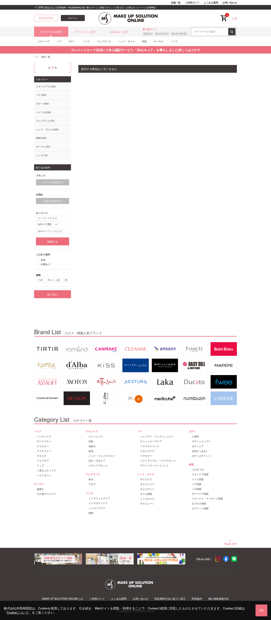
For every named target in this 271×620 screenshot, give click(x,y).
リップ (40, 465)
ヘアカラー (146, 456)
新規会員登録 (46, 18)
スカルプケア (147, 451)
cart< (223, 15)
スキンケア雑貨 (200, 474)
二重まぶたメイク (46, 470)
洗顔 (90, 441)
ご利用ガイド (192, 2)
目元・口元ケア (96, 460)
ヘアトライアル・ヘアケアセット (158, 460)
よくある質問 (211, 2)
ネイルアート (147, 489)
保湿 (90, 451)
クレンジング (95, 436)
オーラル (158, 41)
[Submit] (231, 31)
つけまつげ (198, 469)
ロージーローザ (179, 33)
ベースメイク (44, 436)
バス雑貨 (196, 489)
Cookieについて (18, 612)
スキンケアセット (98, 465)
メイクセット (44, 475)
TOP (36, 56)
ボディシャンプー (201, 441)
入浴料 (195, 436)
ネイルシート (147, 503)
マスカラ (41, 456)
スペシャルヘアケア (151, 441)
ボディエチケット (201, 456)
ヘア (59, 41)
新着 (43, 260)
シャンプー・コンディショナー (157, 436)
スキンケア (44, 41)
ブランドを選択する (52, 182)
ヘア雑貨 (196, 484)
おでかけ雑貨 (199, 503)
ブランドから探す (85, 32)
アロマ (92, 484)
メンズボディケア (98, 503)
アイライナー (44, 451)
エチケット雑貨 (200, 508)
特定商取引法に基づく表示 (169, 598)
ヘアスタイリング (149, 446)
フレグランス (104, 41)
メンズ (174, 41)
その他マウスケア (46, 494)
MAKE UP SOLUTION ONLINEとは (62, 598)
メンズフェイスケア (99, 498)
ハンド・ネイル (126, 41)
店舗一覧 (175, 2)
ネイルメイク (147, 484)
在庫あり (45, 264)
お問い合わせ (230, 2)
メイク (86, 41)
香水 (90, 479)
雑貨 (144, 41)
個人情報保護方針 (218, 598)
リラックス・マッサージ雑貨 (207, 498)
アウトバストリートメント (154, 465)
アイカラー (43, 446)
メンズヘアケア (96, 508)
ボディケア (198, 446)
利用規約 (197, 598)
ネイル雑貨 (146, 494)
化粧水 (92, 446)
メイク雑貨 (198, 479)
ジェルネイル (147, 498)
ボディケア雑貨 (200, 493)
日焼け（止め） (200, 451)
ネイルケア (146, 479)
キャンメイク (162, 33)
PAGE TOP (230, 543)
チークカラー (44, 441)
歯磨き (40, 489)
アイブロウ (43, 460)
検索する (52, 241)
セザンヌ (147, 33)
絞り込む (52, 294)
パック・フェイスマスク (101, 456)
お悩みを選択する (52, 201)
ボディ (72, 41)
